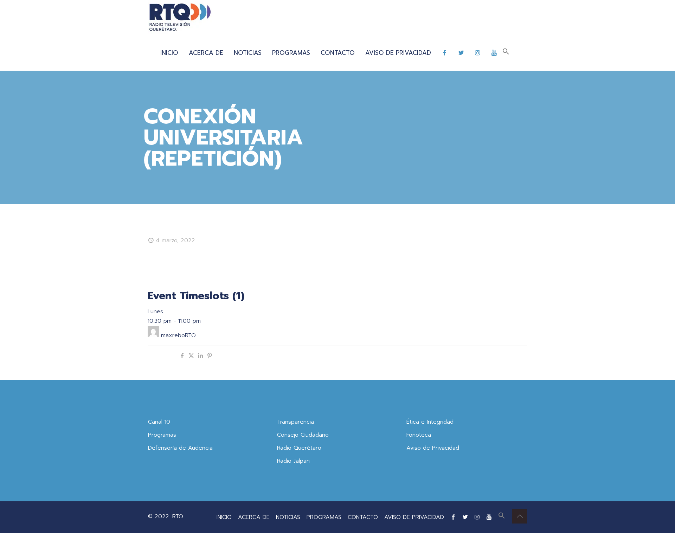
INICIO (224, 517)
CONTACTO (363, 517)
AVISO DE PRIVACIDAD (414, 517)
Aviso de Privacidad (432, 448)
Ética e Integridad (430, 422)
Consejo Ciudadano (303, 435)
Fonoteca (418, 435)
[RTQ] (180, 17)
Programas (162, 435)
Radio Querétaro (299, 448)
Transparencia (295, 422)
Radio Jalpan (293, 461)
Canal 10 (159, 422)
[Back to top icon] (519, 516)
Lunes (155, 311)
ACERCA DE (254, 517)
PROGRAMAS (324, 517)
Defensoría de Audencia (180, 448)
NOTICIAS (288, 517)
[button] (505, 52)
